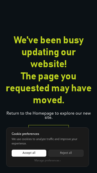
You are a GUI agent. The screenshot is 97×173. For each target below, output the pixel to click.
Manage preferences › (47, 160)
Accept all (29, 153)
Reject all (66, 153)
